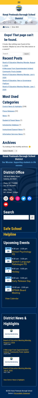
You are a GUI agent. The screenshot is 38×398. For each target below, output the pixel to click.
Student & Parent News (11, 120)
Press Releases (9, 111)
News (5, 116)
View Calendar (12, 298)
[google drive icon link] (16, 23)
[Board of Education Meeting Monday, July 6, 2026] (19, 359)
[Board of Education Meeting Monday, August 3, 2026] (19, 331)
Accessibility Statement (22, 393)
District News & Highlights (12, 107)
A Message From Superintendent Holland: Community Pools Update (18, 70)
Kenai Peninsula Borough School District (19, 158)
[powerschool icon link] (21, 23)
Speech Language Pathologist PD (21, 263)
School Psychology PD (21, 253)
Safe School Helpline (12, 229)
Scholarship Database (11, 125)
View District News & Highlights (13, 380)
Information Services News (13, 134)
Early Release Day (21, 281)
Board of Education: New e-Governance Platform (17, 82)
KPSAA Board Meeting (19, 291)
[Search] (32, 217)
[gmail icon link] (10, 23)
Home (7, 27)
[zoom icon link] (32, 23)
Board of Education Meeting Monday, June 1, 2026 (19, 88)
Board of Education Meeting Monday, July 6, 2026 (19, 76)
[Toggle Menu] (19, 2)
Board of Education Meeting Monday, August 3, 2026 (19, 64)
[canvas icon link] (5, 23)
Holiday (15, 271)
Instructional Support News (13, 130)
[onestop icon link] (27, 23)
